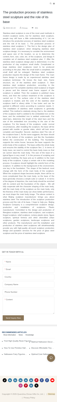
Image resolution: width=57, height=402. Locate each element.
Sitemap (51, 394)
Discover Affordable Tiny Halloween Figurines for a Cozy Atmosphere (43, 348)
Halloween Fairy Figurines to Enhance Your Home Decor (16, 354)
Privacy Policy (29, 398)
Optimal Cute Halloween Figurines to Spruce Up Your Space (43, 354)
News (21, 335)
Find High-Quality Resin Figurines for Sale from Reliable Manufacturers (19, 341)
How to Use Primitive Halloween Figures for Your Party (16, 348)
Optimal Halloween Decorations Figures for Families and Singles (43, 342)
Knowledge (30, 335)
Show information (9, 335)
